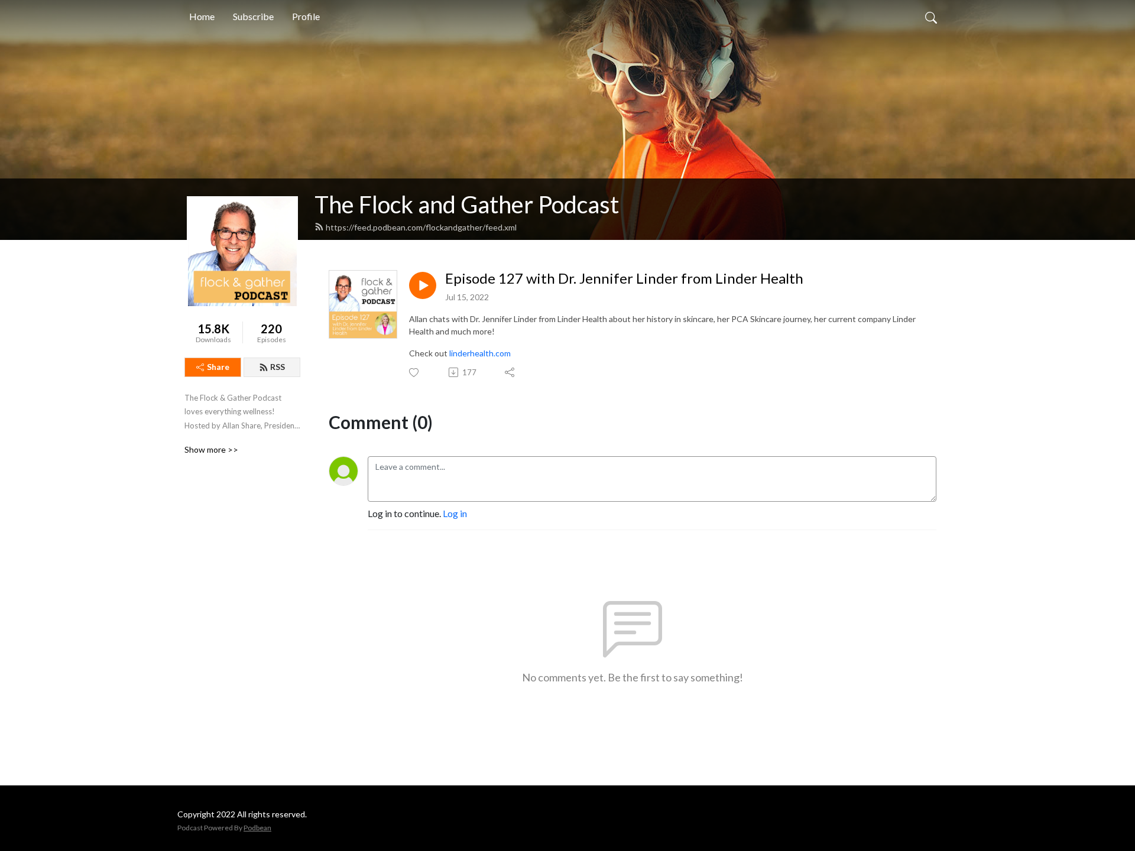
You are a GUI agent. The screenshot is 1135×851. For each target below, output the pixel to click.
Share (218, 367)
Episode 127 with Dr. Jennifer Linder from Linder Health (624, 278)
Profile (306, 16)
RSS (277, 367)
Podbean (257, 827)
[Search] (931, 16)
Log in (455, 513)
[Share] (510, 372)
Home (202, 16)
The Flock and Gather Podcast (466, 204)
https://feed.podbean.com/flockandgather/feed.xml (421, 227)
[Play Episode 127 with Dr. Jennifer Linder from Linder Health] (422, 285)
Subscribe (253, 16)
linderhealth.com (480, 353)
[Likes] (414, 372)
